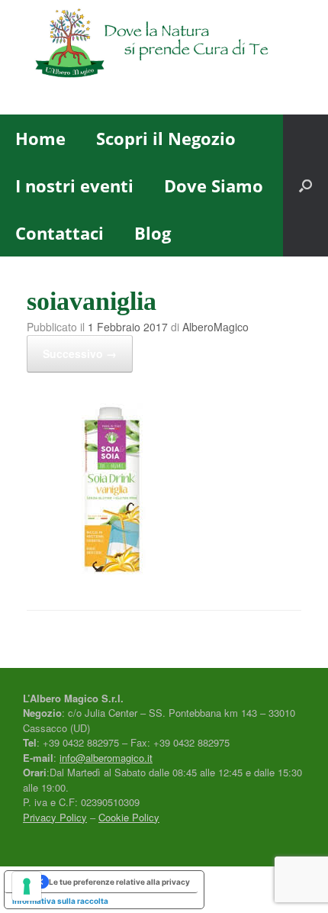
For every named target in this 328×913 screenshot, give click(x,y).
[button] (305, 185)
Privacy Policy (55, 817)
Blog (152, 232)
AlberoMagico (215, 326)
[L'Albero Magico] (164, 46)
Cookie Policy (128, 817)
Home (40, 138)
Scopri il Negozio (166, 138)
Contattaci (59, 232)
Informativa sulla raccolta (60, 900)
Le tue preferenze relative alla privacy (119, 881)
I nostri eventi (74, 185)
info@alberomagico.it (106, 757)
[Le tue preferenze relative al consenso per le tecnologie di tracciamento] (26, 886)
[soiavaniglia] (112, 569)
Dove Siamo (213, 185)
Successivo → (80, 353)
